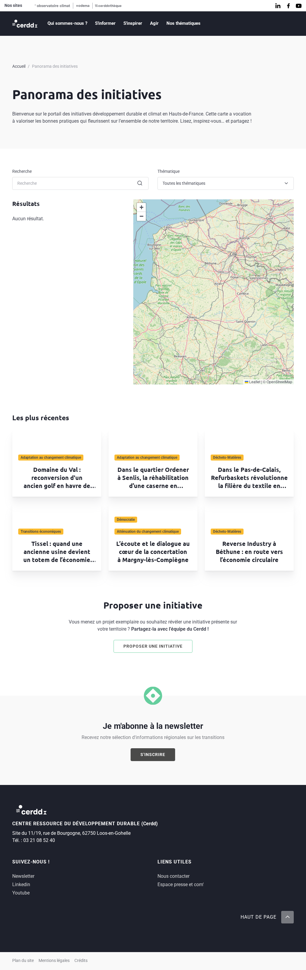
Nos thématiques (183, 23)
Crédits (81, 960)
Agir (154, 23)
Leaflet (254, 381)
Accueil (18, 66)
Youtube (21, 893)
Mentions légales (54, 960)
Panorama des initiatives (55, 66)
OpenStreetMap (279, 381)
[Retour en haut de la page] (287, 917)
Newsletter (23, 876)
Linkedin (21, 884)
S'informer (105, 23)
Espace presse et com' (180, 884)
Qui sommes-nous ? (67, 23)
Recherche (22, 171)
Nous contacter (173, 876)
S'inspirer (132, 23)
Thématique (168, 171)
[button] (141, 207)
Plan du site (23, 960)
